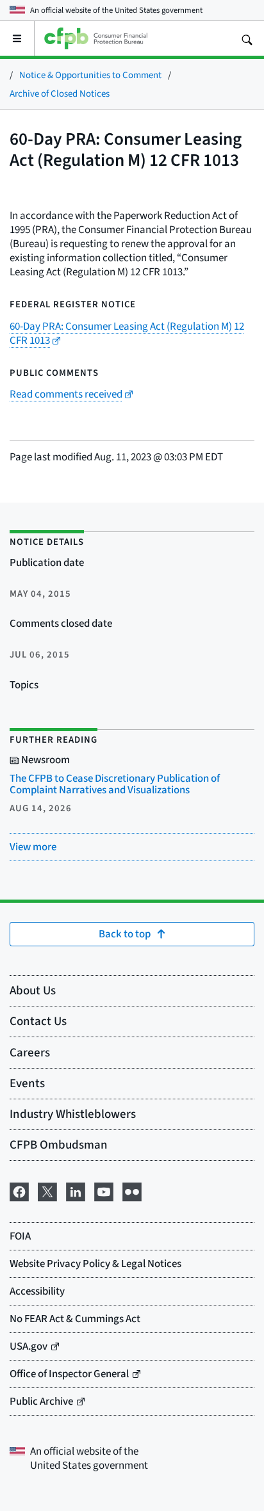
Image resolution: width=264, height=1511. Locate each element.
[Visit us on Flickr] (132, 1189)
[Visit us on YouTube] (103, 1189)
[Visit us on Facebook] (19, 1189)
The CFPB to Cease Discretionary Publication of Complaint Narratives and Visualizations (115, 784)
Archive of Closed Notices (60, 93)
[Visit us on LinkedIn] (75, 1189)
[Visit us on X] (47, 1189)
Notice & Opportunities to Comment (90, 74)
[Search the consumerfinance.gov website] (246, 38)
